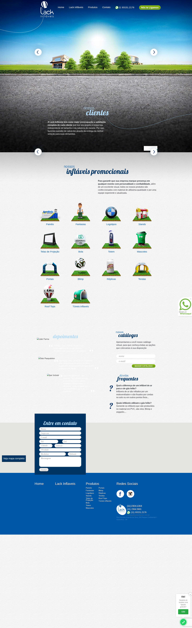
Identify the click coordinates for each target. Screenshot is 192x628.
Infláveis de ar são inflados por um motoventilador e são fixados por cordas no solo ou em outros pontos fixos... (134, 409)
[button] (38, 52)
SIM (183, 611)
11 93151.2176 (126, 7)
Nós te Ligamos (150, 7)
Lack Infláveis (76, 7)
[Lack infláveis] (47, 9)
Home (61, 7)
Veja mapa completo (14, 476)
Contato (106, 7)
